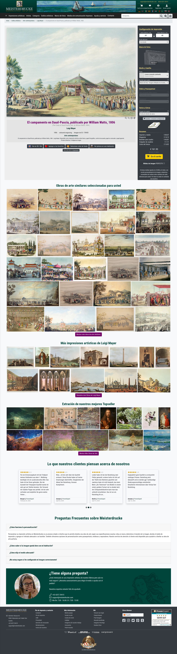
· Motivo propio (68, 613)
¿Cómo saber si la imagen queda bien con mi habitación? (31, 546)
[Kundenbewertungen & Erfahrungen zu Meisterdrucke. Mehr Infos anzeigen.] (161, 617)
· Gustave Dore (97, 625)
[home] (6, 16)
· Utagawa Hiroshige (99, 623)
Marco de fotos (60, 16)
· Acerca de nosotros (41, 628)
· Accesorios (67, 625)
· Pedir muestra (68, 628)
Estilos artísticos (47, 16)
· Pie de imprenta (40, 615)
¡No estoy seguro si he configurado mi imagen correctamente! (33, 560)
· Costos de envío (69, 618)
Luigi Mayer (40, 21)
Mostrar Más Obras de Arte (88, 453)
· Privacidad (38, 620)
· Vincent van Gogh (98, 613)
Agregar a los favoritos (55, 146)
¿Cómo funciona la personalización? (23, 527)
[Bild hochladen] (170, 16)
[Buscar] (161, 16)
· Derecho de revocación (42, 623)
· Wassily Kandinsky (98, 620)
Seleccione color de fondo (78, 146)
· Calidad (66, 620)
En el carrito (155, 156)
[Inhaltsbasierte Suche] (165, 16)
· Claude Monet (97, 615)
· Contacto (38, 613)
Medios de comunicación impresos (79, 16)
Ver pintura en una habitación (103, 146)
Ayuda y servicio (100, 16)
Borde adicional (143, 39)
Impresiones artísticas (17, 16)
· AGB (36, 618)
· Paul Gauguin (97, 618)
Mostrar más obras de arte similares (88, 334)
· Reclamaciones (39, 625)
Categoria (36, 16)
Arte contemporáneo (29, 21)
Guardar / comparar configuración (155, 118)
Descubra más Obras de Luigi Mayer (88, 395)
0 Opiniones (75, 150)
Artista (28, 16)
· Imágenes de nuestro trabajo (72, 623)
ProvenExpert (30, 499)
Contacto (111, 16)
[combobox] (154, 42)
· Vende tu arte (68, 615)
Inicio (7, 21)
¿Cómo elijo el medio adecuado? (22, 552)
